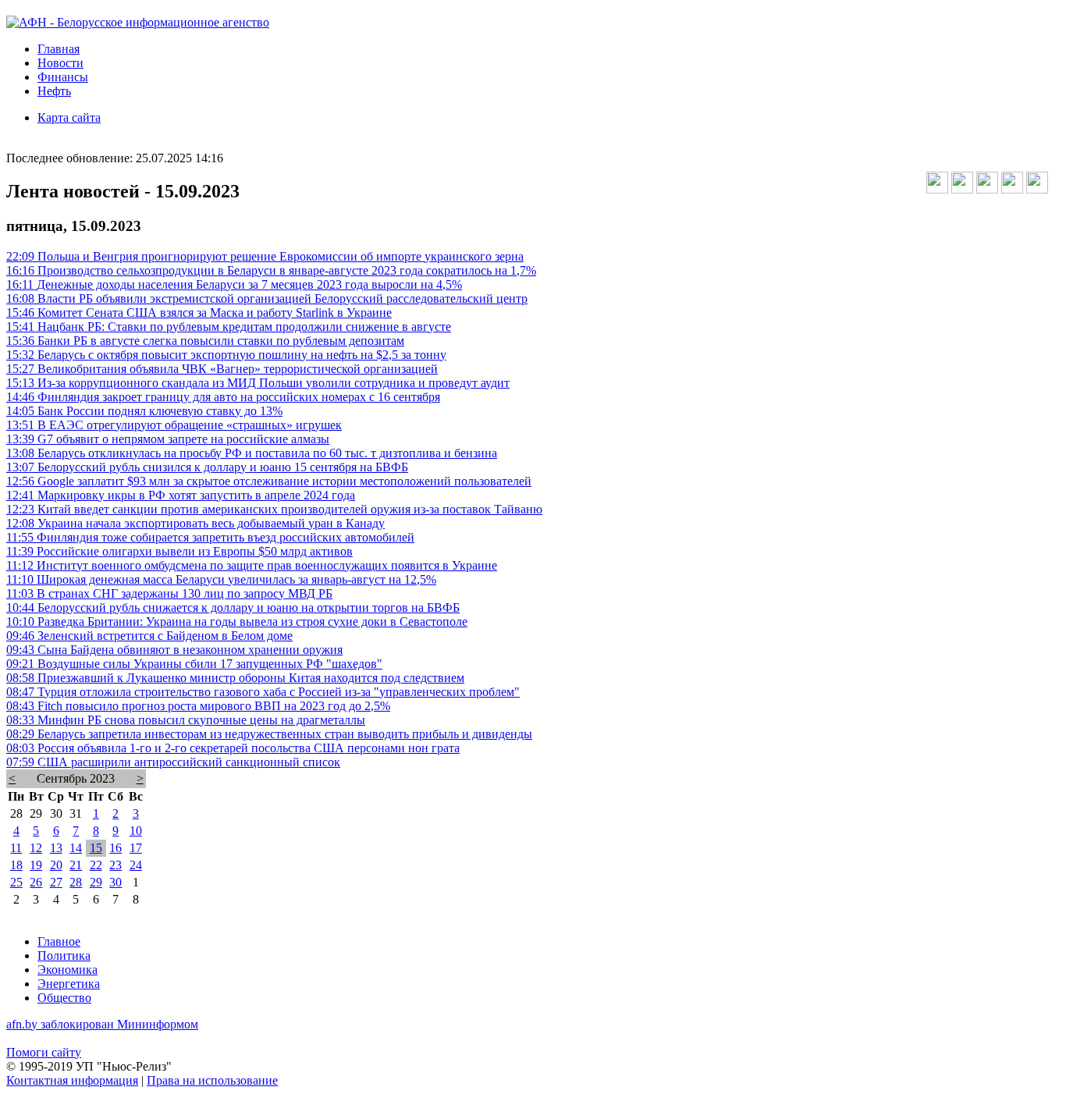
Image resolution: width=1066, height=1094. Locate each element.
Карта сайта (69, 117)
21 (75, 865)
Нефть (54, 91)
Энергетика (68, 983)
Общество (64, 997)
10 (136, 830)
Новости (60, 62)
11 (16, 847)
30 (115, 882)
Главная (58, 48)
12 (36, 847)
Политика (64, 955)
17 (136, 847)
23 (115, 865)
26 (36, 882)
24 (136, 865)
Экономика (67, 969)
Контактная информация (72, 1080)
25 (16, 882)
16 (115, 847)
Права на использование (212, 1080)
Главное (58, 941)
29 (96, 882)
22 (96, 865)
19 (36, 865)
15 (96, 847)
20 (56, 865)
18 (16, 865)
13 (56, 847)
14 (75, 847)
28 (75, 882)
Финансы (62, 76)
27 (56, 882)
